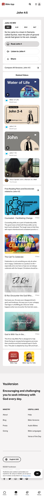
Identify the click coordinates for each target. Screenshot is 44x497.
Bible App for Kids (29, 363)
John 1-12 (15, 153)
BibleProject (13, 102)
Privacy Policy (27, 475)
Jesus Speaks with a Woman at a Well (24, 179)
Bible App (13, 363)
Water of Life (16, 100)
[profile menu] (37, 4)
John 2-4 (14, 126)
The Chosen (13, 182)
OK (37, 473)
